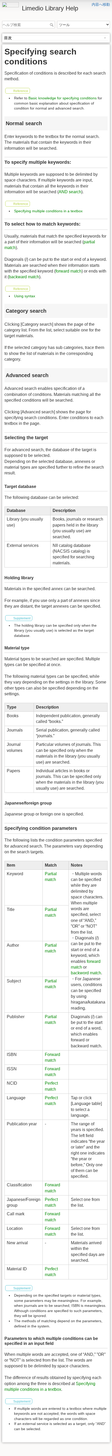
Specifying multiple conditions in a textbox (48, 211)
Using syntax (24, 296)
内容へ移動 (101, 4)
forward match (68, 271)
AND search (70, 192)
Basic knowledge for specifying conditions (62, 98)
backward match (24, 277)
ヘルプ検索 (52, 25)
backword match (86, 973)
